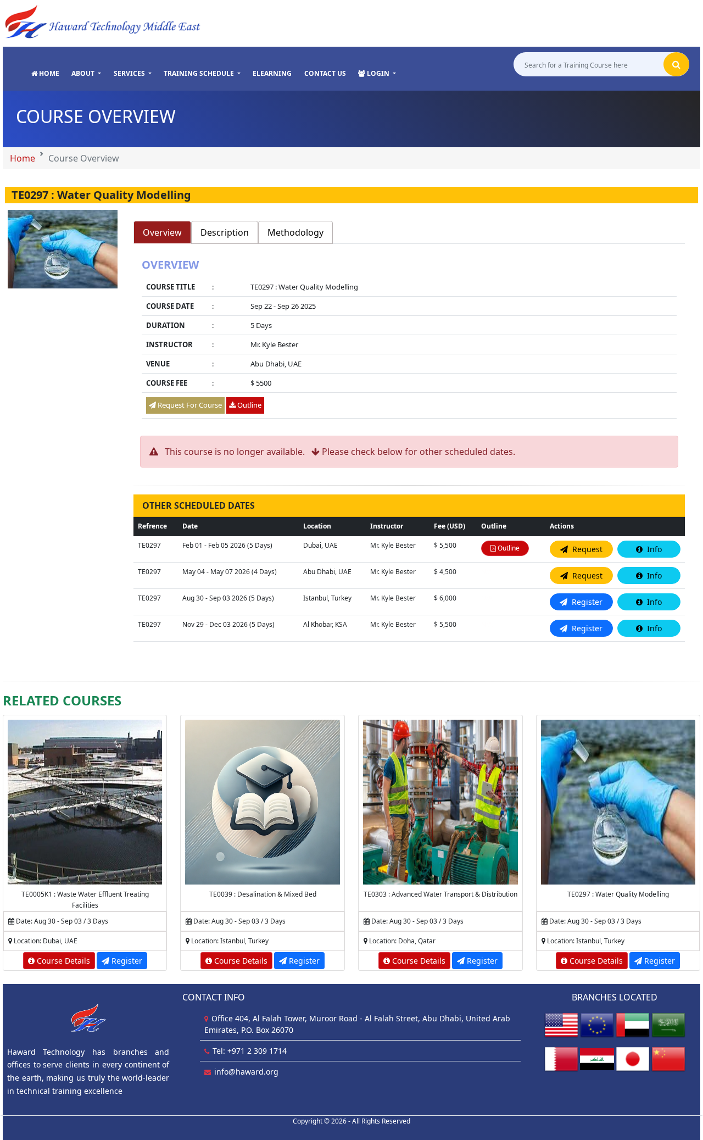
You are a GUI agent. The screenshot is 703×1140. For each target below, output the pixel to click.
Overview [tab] (162, 232)
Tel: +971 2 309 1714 (250, 1051)
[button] (86, 73)
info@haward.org (246, 1071)
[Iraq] (597, 1058)
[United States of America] (561, 1024)
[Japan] (633, 1058)
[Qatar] (561, 1058)
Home (22, 158)
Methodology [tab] (295, 232)
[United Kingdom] (597, 1024)
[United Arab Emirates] (633, 1024)
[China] (668, 1058)
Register (125, 960)
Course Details (62, 960)
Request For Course (189, 405)
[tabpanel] (409, 340)
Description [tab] (224, 232)
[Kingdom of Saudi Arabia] (668, 1024)
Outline (248, 405)
